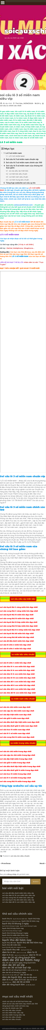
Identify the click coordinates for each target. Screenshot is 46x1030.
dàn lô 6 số (20, 980)
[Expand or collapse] (43, 149)
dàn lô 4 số (7, 980)
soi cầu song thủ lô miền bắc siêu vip (17, 898)
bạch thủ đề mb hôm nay (29, 942)
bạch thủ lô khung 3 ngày (10, 926)
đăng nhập (11, 874)
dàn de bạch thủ (12, 977)
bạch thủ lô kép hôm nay (13, 928)
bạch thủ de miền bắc (20, 919)
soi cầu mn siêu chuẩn (20, 856)
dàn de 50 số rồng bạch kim (14, 970)
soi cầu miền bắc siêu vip (12, 1013)
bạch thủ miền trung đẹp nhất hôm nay (15, 937)
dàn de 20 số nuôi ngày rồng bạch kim (19, 963)
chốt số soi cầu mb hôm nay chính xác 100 (20, 1004)
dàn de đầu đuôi (30, 977)
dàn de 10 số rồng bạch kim (18, 957)
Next (42, 863)
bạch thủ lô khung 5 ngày (28, 926)
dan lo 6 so (8, 955)
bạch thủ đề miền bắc (11, 945)
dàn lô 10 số (32, 980)
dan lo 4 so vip (21, 952)
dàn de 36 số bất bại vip (16, 967)
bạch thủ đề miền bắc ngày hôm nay (14, 947)
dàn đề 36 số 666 (21, 982)
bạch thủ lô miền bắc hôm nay (15, 935)
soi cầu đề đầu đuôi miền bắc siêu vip (18, 893)
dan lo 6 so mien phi (21, 955)
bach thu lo (7, 919)
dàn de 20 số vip (13, 965)
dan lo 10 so (35, 955)
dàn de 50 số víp (33, 970)
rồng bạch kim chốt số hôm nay (15, 1006)
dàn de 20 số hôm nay (21, 960)
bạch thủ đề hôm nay (16, 940)
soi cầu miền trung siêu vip (13, 1015)
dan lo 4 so (9, 952)
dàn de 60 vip (26, 975)
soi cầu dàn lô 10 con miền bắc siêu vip (18, 895)
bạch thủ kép (34, 919)
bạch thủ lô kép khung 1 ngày (12, 931)
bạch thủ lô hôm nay (30, 921)
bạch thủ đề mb (9, 943)
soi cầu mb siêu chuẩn (11, 1010)
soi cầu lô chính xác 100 (12, 1008)
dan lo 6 (32, 952)
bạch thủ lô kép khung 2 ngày (15, 933)
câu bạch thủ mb (26, 950)
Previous (6, 863)
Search (36, 881)
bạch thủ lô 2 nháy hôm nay (11, 921)
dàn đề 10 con (6, 982)
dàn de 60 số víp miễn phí (10, 975)
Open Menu (2, 2)
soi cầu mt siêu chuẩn (11, 1019)
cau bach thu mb (11, 950)
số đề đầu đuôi (30, 985)
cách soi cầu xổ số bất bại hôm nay (17, 1001)
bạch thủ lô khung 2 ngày (15, 923)
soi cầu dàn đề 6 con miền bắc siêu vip (18, 902)
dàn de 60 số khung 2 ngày (14, 972)
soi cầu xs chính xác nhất (10, 106)
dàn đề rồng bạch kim (13, 984)
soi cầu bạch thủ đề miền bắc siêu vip (18, 900)
